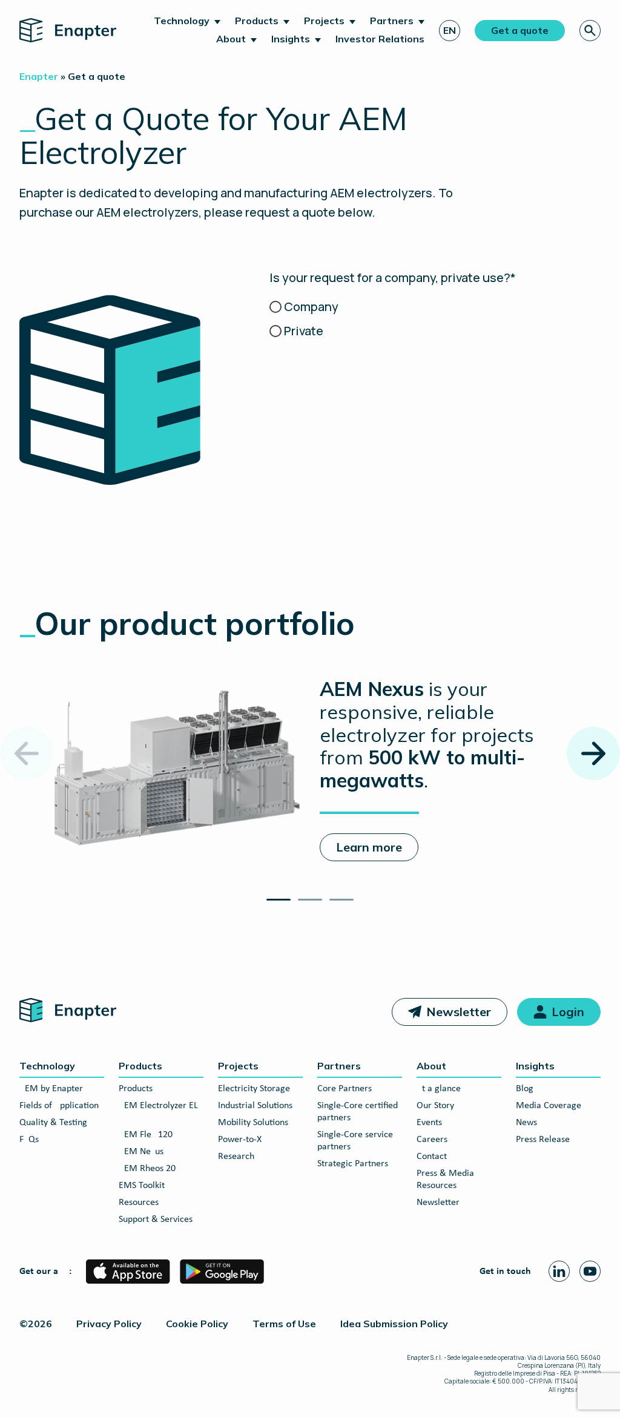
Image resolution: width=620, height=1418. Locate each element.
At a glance (439, 1089)
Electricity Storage (254, 1089)
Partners (392, 21)
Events (429, 1123)
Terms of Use (284, 1324)
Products (257, 21)
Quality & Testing (53, 1123)
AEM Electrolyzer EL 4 (158, 1112)
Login (568, 1011)
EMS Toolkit (142, 1185)
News (526, 1123)
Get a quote (520, 30)
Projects (324, 21)
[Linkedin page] (559, 1271)
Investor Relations (379, 39)
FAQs (29, 1139)
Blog (524, 1089)
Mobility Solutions (253, 1123)
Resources (139, 1202)
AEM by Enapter (51, 1089)
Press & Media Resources (445, 1179)
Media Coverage (548, 1106)
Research (236, 1156)
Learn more (369, 847)
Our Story (435, 1106)
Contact (432, 1156)
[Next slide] (593, 753)
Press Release (543, 1139)
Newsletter (458, 1011)
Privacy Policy (109, 1324)
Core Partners (344, 1089)
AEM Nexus (141, 1152)
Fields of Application (59, 1106)
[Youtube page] (590, 1271)
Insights (290, 39)
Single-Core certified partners (357, 1112)
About (231, 39)
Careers (432, 1139)
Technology (181, 21)
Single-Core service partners (355, 1141)
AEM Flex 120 (146, 1135)
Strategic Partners (352, 1164)
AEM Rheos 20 (147, 1168)
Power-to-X (240, 1139)
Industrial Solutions (255, 1106)
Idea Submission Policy (394, 1324)
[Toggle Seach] (590, 30)
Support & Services (156, 1219)
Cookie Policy (197, 1324)
